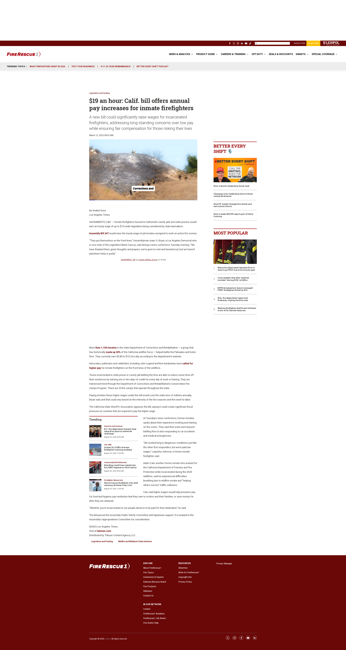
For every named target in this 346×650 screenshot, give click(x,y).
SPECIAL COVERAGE (323, 54)
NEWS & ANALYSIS (179, 54)
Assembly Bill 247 (99, 233)
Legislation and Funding (99, 93)
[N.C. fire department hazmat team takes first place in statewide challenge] (95, 431)
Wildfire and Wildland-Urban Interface (135, 541)
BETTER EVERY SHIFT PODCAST (152, 66)
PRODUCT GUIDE (205, 54)
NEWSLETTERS (299, 43)
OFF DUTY (257, 54)
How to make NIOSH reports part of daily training (233, 215)
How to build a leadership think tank (231, 186)
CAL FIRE (107, 445)
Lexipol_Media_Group (147, 260)
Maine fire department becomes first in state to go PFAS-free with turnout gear (236, 269)
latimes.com (104, 531)
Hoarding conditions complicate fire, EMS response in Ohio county (120, 466)
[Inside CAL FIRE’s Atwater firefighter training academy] (95, 450)
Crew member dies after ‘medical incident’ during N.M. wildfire (233, 279)
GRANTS (301, 54)
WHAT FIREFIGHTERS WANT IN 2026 (47, 66)
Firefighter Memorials (113, 480)
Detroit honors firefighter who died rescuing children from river (121, 484)
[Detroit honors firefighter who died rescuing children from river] (95, 485)
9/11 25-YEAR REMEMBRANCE (116, 66)
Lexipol (108, 639)
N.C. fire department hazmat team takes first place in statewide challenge (120, 431)
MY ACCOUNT (313, 43)
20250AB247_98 (128, 260)
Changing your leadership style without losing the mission (233, 195)
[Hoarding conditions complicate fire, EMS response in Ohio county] (95, 467)
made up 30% (113, 352)
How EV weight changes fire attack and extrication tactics (233, 205)
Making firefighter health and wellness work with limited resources (237, 309)
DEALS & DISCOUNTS (281, 54)
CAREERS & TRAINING (233, 54)
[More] (192, 54)
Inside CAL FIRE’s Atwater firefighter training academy (118, 448)
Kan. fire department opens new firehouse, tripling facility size (233, 299)
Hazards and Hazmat (113, 426)
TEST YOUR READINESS (83, 66)
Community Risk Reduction (115, 462)
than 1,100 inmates (106, 347)
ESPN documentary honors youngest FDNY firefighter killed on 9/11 (235, 289)
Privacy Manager (224, 563)
